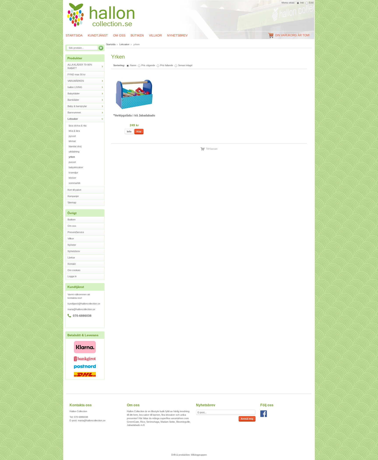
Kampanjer (73, 196)
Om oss (119, 35)
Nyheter (72, 245)
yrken (72, 157)
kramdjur (73, 172)
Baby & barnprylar (77, 106)
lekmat (72, 141)
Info (129, 131)
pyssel (72, 136)
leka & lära (74, 131)
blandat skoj (75, 146)
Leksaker (73, 119)
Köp (138, 131)
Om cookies (74, 270)
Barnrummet (74, 112)
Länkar (71, 257)
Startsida (74, 35)
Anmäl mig (247, 418)
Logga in (72, 276)
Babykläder (74, 93)
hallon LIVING (75, 87)
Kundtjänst (98, 35)
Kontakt (72, 264)
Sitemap (72, 202)
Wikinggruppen (199, 454)
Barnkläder (73, 100)
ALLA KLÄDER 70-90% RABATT (80, 66)
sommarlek (74, 183)
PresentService (76, 232)
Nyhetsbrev (177, 35)
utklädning (74, 151)
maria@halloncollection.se (81, 309)
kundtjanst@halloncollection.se (84, 303)
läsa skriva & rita (77, 125)
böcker (72, 177)
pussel (72, 162)
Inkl (302, 2)
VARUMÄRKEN (76, 81)
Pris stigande (148, 65)
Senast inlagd (185, 65)
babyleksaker (76, 167)
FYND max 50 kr (77, 74)
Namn (133, 65)
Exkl (311, 2)
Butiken (137, 35)
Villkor (155, 35)
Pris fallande (166, 65)
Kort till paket (74, 189)
